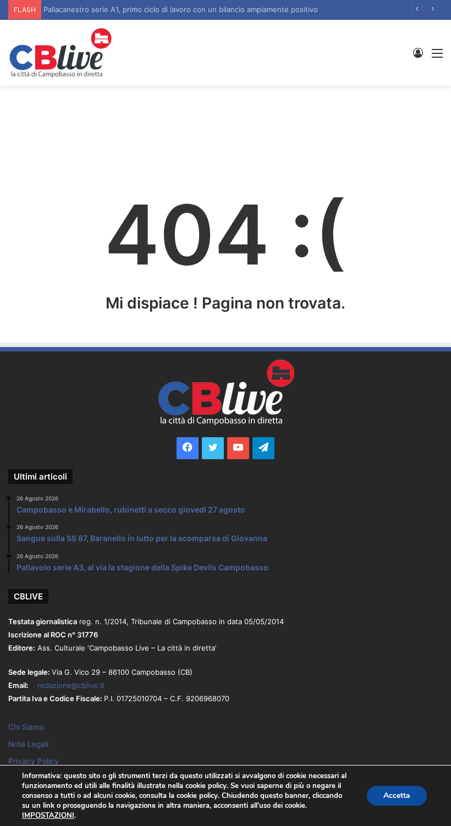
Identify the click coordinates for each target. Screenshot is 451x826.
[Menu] (437, 57)
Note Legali (28, 744)
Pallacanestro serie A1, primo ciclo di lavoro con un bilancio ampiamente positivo (184, 9)
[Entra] (418, 57)
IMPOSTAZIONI (48, 816)
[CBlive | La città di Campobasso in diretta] (60, 52)
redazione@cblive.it (71, 685)
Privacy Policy (33, 761)
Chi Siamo (26, 727)
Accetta (396, 795)
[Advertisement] (225, 121)
